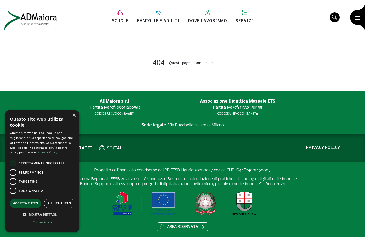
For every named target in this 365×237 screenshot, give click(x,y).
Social (114, 148)
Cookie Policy (42, 222)
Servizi (244, 21)
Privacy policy (323, 148)
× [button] (74, 115)
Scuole (120, 21)
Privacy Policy (47, 152)
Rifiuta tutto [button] (59, 203)
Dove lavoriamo (207, 21)
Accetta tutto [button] (25, 203)
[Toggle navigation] (357, 17)
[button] (182, 226)
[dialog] (42, 171)
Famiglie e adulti (158, 21)
